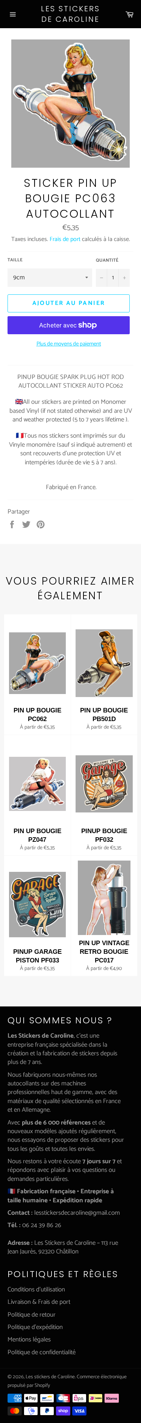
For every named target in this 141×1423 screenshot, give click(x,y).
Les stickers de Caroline (70, 14)
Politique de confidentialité (42, 1352)
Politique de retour (32, 1314)
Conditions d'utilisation (36, 1289)
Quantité (107, 261)
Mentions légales (29, 1339)
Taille (15, 260)
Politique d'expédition (35, 1327)
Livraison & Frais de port (39, 1302)
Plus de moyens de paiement (68, 344)
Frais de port (65, 239)
